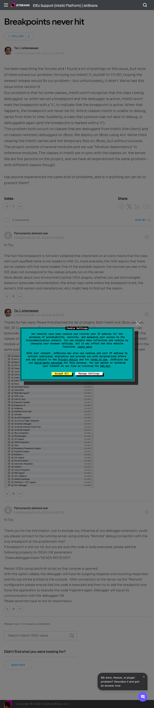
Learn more (85, 346)
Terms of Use (98, 359)
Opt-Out (105, 366)
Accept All (62, 373)
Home (20, 5)
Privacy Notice (68, 359)
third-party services (48, 362)
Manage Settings (88, 373)
